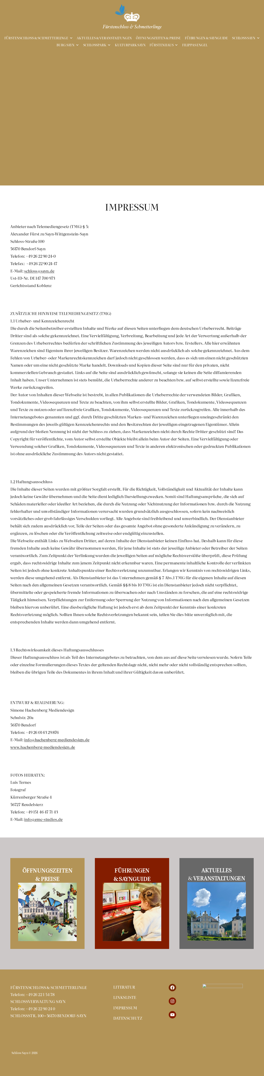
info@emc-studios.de (43, 819)
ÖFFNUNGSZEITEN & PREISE (158, 38)
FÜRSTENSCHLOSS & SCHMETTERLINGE (36, 38)
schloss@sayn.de (39, 271)
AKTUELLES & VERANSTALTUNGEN (104, 38)
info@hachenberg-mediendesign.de (56, 739)
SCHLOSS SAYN (243, 38)
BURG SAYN (65, 45)
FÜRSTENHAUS (161, 45)
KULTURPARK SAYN (130, 45)
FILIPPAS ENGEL (194, 45)
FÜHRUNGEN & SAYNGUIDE (206, 38)
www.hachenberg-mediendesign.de (42, 747)
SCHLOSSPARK (94, 45)
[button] (59, 109)
